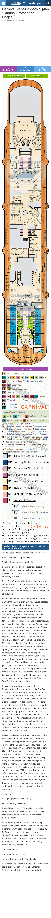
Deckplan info (8, 70)
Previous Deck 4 (14, 76)
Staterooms (26, 369)
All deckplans (25, 70)
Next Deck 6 (36, 76)
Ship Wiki (42, 70)
